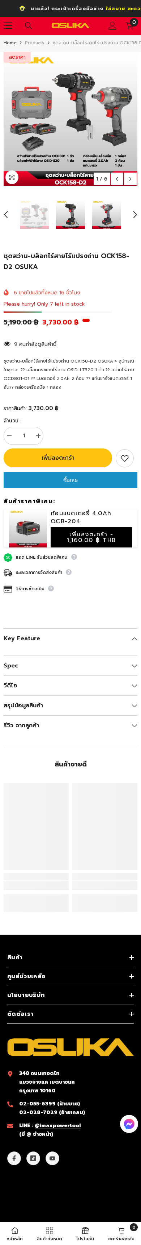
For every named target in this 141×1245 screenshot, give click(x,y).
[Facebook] (14, 1158)
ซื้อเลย (70, 480)
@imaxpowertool (58, 1125)
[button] (117, 179)
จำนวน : (12, 421)
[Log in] (112, 26)
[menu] (8, 25)
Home (10, 43)
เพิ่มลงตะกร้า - (91, 537)
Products (34, 43)
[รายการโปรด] (125, 458)
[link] (36, 885)
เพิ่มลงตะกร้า (58, 458)
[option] (70, 119)
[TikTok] (33, 1158)
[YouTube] (52, 1158)
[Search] (28, 25)
